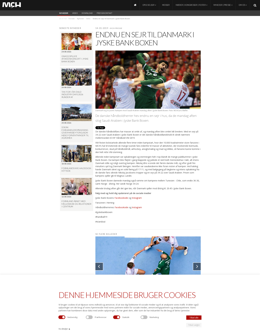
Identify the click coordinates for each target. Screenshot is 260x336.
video (75, 13)
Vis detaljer (64, 329)
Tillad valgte (194, 325)
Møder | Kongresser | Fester (191, 5)
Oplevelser (148, 5)
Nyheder (63, 13)
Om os (242, 5)
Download (87, 13)
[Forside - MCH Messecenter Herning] (135, 5)
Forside (72, 18)
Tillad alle (193, 317)
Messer (166, 5)
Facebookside (121, 197)
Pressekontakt (104, 13)
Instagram (137, 197)
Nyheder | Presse (222, 5)
